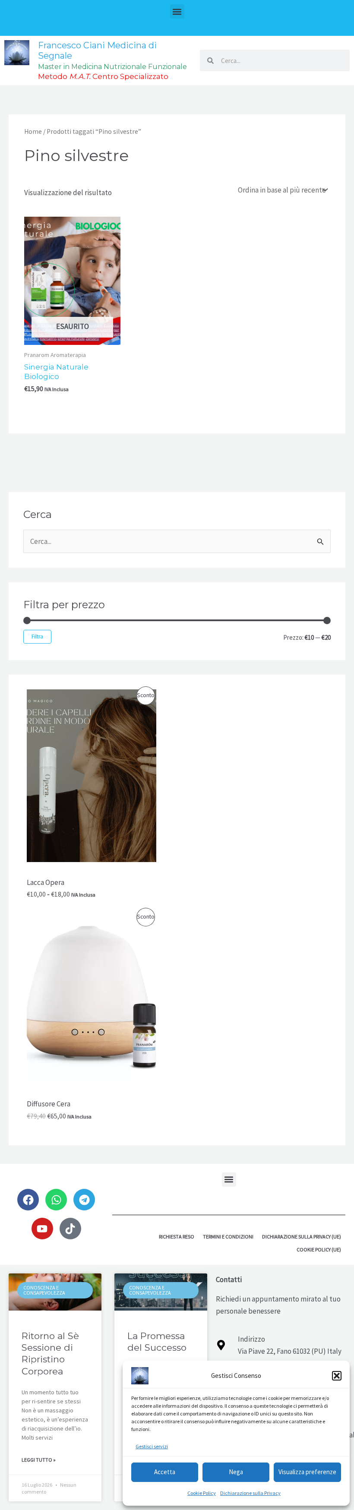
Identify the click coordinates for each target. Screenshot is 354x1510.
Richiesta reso (176, 1236)
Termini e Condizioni (228, 1236)
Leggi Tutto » (39, 1459)
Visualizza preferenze (307, 1472)
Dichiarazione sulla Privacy (250, 1493)
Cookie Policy (201, 1493)
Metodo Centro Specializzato (103, 76)
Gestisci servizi (152, 1446)
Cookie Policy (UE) (319, 1249)
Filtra (37, 636)
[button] (336, 1375)
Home (33, 131)
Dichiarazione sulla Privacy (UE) (301, 1236)
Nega (236, 1472)
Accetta (164, 1472)
